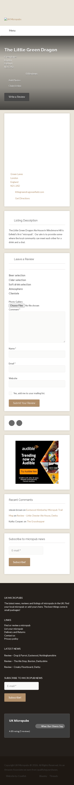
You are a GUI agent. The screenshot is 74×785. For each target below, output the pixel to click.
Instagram (35, 776)
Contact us (9, 635)
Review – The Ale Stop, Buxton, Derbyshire (25, 661)
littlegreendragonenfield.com (29, 192)
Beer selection (17, 275)
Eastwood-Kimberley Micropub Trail (44, 510)
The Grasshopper (36, 521)
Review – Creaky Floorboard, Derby (22, 667)
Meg (11, 515)
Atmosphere (16, 288)
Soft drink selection (20, 284)
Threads (53, 776)
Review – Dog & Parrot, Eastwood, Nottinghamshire (30, 655)
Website (13, 378)
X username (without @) (12, 423)
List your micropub (13, 628)
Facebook (30, 776)
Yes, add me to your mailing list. (29, 393)
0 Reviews (32, 73)
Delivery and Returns (14, 632)
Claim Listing (14, 86)
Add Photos (14, 80)
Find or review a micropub (17, 625)
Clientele (14, 293)
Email (12, 363)
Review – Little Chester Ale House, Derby (37, 515)
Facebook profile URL (19, 423)
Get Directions (22, 198)
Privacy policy (11, 638)
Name (12, 348)
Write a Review (17, 96)
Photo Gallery (16, 301)
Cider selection (17, 279)
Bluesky (43, 776)
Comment (14, 309)
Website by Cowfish (16, 776)
